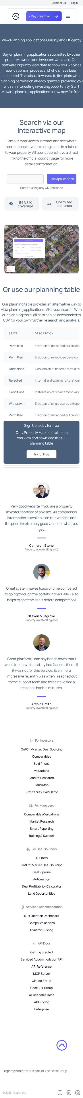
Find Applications (62, 179)
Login (74, 3)
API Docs (44, 943)
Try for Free (41, 454)
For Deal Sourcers (44, 849)
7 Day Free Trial (39, 16)
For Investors (44, 740)
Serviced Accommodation (44, 907)
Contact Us (59, 3)
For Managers (44, 805)
